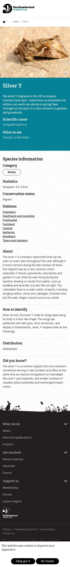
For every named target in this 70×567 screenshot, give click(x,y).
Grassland (9, 212)
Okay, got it (23, 561)
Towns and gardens (15, 240)
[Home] (18, 8)
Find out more (7, 555)
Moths (16, 22)
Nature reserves (13, 459)
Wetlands (9, 232)
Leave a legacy (12, 501)
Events (7, 472)
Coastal (7, 228)
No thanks (47, 561)
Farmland (9, 224)
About (7, 430)
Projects (8, 444)
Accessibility (47, 529)
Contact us (9, 533)
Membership (10, 487)
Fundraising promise (25, 529)
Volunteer (9, 466)
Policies (7, 529)
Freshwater (10, 220)
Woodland (9, 236)
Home (4, 22)
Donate (7, 494)
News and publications (17, 437)
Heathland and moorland (18, 216)
